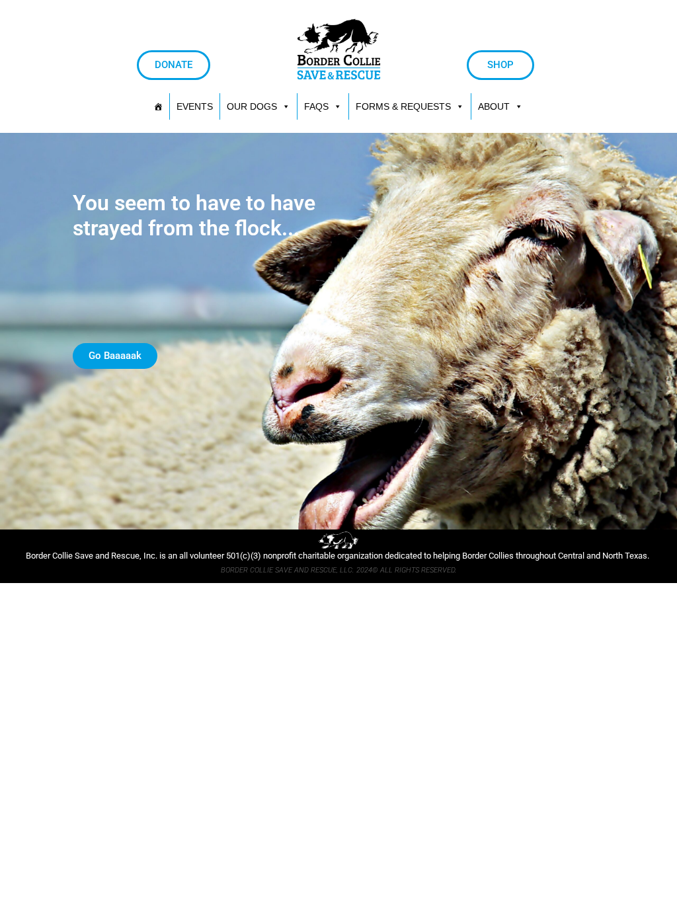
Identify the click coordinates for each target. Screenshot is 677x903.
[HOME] (158, 106)
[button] (410, 106)
